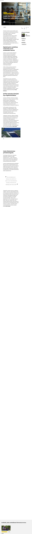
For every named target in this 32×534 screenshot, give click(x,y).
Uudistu (5, 12)
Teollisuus (23, 40)
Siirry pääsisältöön (2, 0)
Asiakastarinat (24, 44)
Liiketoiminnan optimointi (8, 13)
